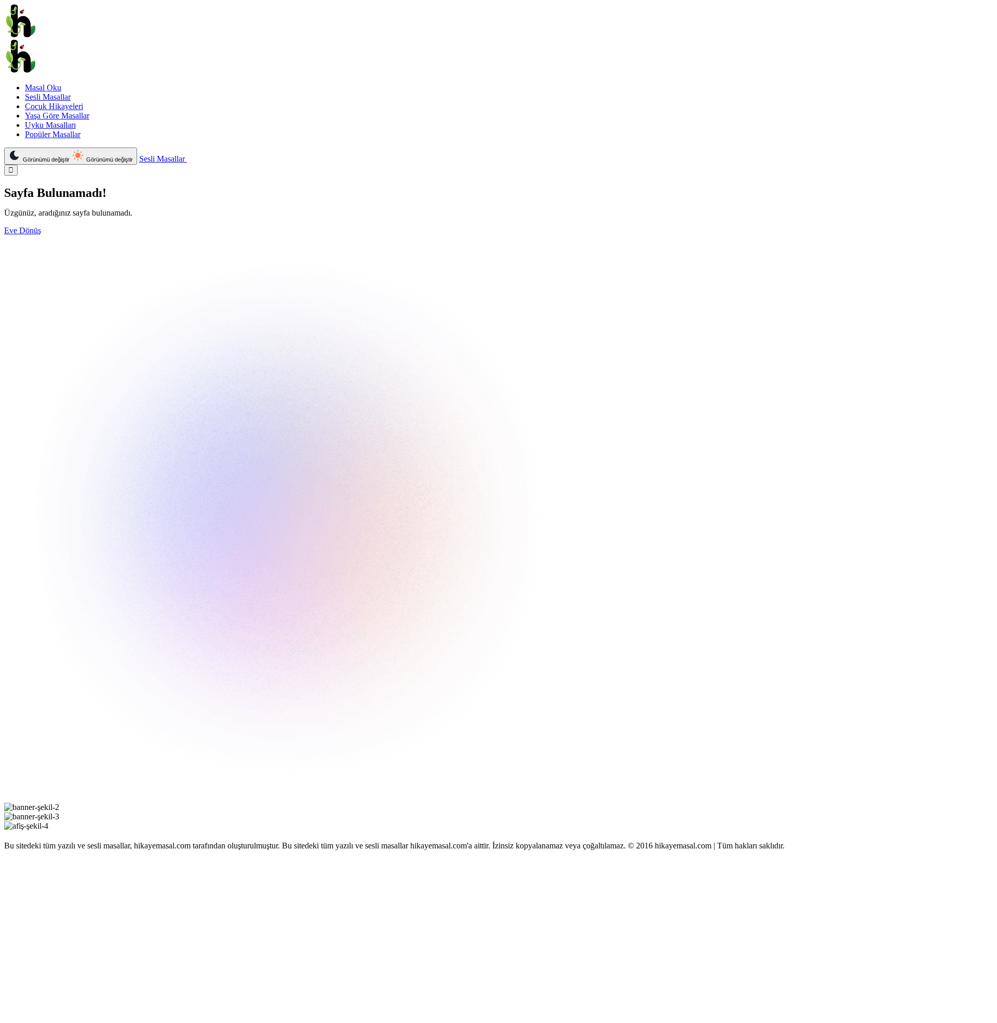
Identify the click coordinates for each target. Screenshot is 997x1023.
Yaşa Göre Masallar (57, 115)
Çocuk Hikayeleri (54, 106)
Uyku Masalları (50, 125)
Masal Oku (43, 87)
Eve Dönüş (22, 230)
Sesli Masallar (48, 96)
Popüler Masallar (52, 134)
